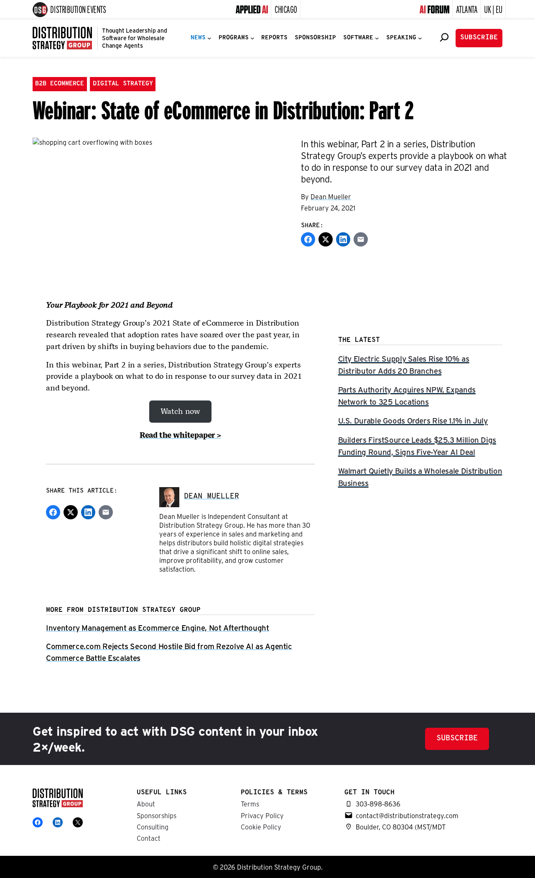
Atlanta (467, 8)
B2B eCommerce (59, 84)
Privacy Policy (262, 815)
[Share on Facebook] (308, 239)
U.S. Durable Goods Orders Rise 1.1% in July (413, 420)
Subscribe (479, 37)
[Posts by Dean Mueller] (169, 496)
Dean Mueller (331, 196)
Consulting (152, 826)
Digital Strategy (123, 84)
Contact (148, 838)
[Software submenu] (377, 38)
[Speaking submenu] (420, 38)
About (146, 803)
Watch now (180, 411)
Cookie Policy (261, 826)
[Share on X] (325, 239)
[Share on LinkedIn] (343, 239)
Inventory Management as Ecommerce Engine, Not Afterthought (157, 627)
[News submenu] (209, 38)
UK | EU (493, 8)
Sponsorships (156, 815)
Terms (250, 803)
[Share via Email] (361, 239)
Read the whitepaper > (180, 435)
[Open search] (444, 37)
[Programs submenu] (252, 38)
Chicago (286, 8)
